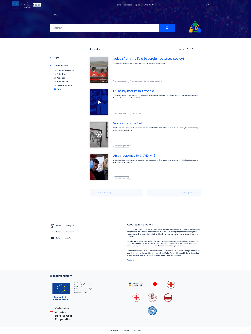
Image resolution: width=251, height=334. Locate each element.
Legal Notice (126, 331)
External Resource (65, 70)
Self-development (121, 81)
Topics (137, 5)
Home (118, 5)
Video (59, 89)
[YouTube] (52, 238)
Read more (131, 260)
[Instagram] (52, 226)
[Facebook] (52, 232)
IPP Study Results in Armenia (133, 91)
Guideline (61, 74)
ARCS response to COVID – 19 (134, 155)
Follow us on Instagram (65, 226)
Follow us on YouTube (64, 238)
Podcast (61, 78)
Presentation (63, 81)
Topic (56, 57)
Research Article (64, 85)
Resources (127, 5)
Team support (155, 81)
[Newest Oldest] (193, 49)
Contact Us (137, 331)
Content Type (61, 65)
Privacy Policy (114, 331)
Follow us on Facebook (65, 232)
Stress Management (139, 81)
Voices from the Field (128, 123)
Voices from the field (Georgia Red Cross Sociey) (148, 59)
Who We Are (149, 5)
